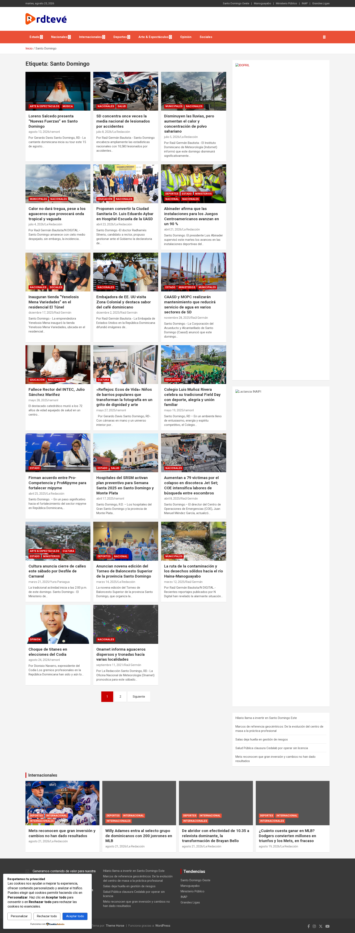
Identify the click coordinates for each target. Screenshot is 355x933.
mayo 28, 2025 (38, 400)
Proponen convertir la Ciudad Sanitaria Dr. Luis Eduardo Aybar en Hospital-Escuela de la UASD (124, 213)
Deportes (120, 37)
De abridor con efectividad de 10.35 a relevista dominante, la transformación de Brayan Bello (215, 835)
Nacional (172, 199)
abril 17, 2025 (105, 498)
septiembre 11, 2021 (109, 665)
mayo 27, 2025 (105, 410)
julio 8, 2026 (104, 131)
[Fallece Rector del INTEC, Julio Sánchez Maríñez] (58, 364)
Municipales (173, 106)
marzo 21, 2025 (39, 581)
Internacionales (90, 37)
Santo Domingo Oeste (236, 3)
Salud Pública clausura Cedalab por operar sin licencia (271, 748)
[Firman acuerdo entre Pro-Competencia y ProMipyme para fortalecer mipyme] (58, 452)
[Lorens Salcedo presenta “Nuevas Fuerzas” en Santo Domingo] (58, 91)
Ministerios (203, 193)
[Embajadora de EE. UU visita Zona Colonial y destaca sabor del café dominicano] (125, 272)
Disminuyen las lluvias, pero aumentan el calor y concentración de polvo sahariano (189, 124)
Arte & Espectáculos (153, 37)
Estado (34, 37)
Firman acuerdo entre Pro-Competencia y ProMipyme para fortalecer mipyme (57, 482)
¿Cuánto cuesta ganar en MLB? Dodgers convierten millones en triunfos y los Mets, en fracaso (287, 835)
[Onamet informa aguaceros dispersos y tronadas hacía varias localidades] (125, 624)
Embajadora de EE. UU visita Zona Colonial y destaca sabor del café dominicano (123, 302)
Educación (105, 199)
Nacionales (59, 37)
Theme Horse (115, 925)
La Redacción (121, 131)
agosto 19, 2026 (269, 846)
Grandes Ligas (321, 3)
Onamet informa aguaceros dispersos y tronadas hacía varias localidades (120, 654)
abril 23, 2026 (105, 224)
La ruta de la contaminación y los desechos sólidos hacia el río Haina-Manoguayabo (193, 571)
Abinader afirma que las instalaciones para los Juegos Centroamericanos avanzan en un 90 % (191, 216)
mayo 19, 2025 (173, 410)
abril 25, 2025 (37, 493)
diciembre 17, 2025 (41, 312)
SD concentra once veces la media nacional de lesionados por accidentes (123, 121)
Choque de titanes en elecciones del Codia (48, 652)
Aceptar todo (75, 916)
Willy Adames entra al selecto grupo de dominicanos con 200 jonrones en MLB (138, 835)
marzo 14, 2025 (106, 581)
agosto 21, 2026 (39, 841)
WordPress (162, 925)
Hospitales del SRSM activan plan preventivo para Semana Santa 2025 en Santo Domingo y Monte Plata (125, 485)
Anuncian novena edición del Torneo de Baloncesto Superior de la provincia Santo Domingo (124, 571)
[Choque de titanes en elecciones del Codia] (58, 624)
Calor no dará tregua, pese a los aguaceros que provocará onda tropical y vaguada (57, 213)
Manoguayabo (262, 3)
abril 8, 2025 (172, 498)
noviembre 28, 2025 (177, 317)
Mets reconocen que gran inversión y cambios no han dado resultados (62, 833)
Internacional (56, 815)
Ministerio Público (286, 3)
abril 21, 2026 (172, 229)
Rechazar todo (47, 916)
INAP (305, 3)
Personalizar (19, 916)
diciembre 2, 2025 (107, 312)
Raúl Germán (62, 312)
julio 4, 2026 (36, 224)
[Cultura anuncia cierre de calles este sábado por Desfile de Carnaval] (58, 541)
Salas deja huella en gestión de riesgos (261, 739)
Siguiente (139, 696)
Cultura (103, 379)
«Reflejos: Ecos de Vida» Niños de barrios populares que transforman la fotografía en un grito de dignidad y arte (124, 397)
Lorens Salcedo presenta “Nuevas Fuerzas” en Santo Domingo (53, 121)
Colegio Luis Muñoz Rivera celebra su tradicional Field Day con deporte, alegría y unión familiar (192, 397)
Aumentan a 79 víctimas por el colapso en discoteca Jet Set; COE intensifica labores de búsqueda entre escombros (191, 485)
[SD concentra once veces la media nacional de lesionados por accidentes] (125, 91)
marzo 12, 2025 (174, 581)
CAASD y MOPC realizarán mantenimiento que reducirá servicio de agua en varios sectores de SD (190, 304)
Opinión (185, 37)
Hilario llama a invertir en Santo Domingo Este (266, 718)
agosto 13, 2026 (39, 131)
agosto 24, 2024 (39, 659)
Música (68, 106)
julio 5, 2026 (171, 137)
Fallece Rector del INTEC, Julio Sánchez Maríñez (57, 392)
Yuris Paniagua (60, 581)
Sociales (206, 37)
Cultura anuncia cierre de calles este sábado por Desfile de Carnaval (57, 571)
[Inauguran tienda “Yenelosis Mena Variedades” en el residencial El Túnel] (58, 272)
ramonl (55, 131)
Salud (122, 106)
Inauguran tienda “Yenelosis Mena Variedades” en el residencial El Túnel (54, 302)
